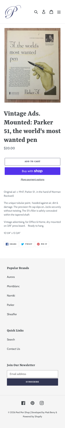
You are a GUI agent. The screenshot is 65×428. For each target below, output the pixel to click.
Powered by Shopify (32, 416)
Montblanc (13, 286)
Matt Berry (50, 412)
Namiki (11, 295)
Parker (10, 305)
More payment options (32, 179)
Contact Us (13, 348)
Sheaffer (12, 314)
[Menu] (59, 12)
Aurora (11, 277)
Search (11, 339)
